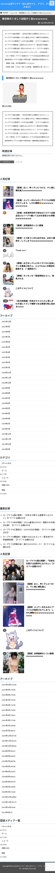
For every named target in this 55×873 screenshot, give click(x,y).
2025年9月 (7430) (8, 690)
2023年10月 (6, 444)
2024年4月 (6, 413)
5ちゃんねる (6, 463)
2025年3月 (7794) (8, 720)
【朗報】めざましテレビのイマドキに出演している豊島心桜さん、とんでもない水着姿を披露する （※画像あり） (35, 266)
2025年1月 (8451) (8, 731)
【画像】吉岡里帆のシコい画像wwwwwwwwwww (29, 226)
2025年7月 (6, 337)
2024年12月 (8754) (9, 736)
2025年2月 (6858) (8, 726)
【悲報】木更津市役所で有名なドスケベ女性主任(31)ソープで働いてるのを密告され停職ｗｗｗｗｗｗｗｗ (35, 216)
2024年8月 (6, 393)
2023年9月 (6, 449)
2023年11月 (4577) (9, 802)
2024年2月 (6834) (8, 787)
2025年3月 (6, 357)
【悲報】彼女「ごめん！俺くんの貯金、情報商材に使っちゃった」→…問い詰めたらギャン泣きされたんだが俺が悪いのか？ (27, 67)
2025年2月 (6, 362)
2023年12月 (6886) (9, 797)
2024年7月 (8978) (8, 761)
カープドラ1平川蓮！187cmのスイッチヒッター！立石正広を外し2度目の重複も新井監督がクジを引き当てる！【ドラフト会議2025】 (27, 52)
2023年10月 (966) (8, 807)
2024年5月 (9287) (8, 771)
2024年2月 (6, 424)
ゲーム (4, 471)
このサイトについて (24, 288)
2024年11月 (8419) (9, 741)
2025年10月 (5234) (9, 685)
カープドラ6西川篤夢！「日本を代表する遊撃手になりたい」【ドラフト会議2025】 (27, 34)
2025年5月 (6, 347)
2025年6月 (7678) (8, 705)
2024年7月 (6, 398)
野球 (3, 490)
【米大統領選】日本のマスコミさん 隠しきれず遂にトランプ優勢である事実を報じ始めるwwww (35, 304)
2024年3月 (6, 418)
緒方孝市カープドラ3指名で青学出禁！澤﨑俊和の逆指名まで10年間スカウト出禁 (27, 59)
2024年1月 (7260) (8, 792)
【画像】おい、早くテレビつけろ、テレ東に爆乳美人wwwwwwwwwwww (40, 586)
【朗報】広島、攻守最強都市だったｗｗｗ (19, 63)
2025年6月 (6, 342)
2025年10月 (6, 321)
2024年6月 (6, 403)
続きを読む (7, 106)
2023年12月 (6, 434)
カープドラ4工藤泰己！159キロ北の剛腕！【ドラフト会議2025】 (27, 41)
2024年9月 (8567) (8, 751)
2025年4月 (6, 352)
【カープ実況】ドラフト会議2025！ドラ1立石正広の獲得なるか (27, 56)
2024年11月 (6, 378)
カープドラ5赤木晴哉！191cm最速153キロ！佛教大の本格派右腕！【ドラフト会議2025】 (27, 37)
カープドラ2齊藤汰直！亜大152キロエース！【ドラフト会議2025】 (27, 48)
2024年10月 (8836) (9, 746)
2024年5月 (6, 408)
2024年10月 (6, 383)
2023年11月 (6, 439)
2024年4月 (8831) (8, 777)
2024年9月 (6, 388)
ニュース (19, 162)
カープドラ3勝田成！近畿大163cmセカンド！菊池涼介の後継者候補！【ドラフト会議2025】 (27, 45)
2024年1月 (6, 429)
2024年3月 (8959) (8, 782)
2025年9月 (6, 327)
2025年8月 (6, 332)
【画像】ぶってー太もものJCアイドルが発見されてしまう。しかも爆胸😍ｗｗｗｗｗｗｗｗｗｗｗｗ (35, 203)
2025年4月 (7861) (8, 715)
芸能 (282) (5, 485)
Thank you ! (21, 250)
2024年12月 (6, 373)
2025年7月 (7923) (8, 700)
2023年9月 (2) (7, 812)
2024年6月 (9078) (8, 766)
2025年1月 (6, 367)
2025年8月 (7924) (8, 695)
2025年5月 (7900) (8, 710)
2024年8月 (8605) (8, 756)
